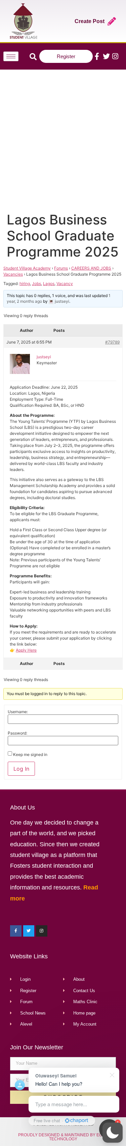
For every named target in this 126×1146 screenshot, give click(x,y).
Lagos (48, 283)
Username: (18, 712)
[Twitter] (106, 56)
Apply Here (26, 650)
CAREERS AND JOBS (91, 268)
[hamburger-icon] (10, 56)
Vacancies (13, 274)
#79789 (112, 342)
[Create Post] (112, 21)
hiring (24, 283)
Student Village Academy (27, 268)
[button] (112, 1133)
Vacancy (64, 283)
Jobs (36, 283)
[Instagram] (115, 56)
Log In (21, 768)
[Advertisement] (63, 139)
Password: (17, 733)
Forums (61, 268)
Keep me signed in (30, 755)
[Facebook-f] (97, 56)
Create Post (89, 21)
